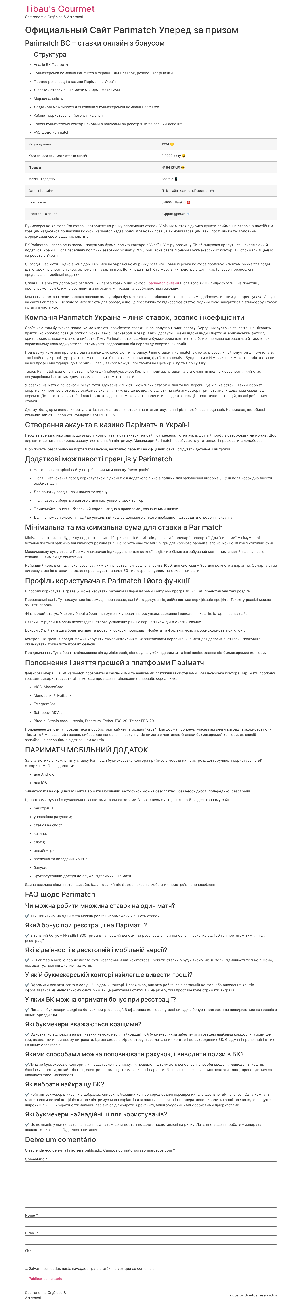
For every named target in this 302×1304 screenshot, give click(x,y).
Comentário (36, 1159)
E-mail (31, 1233)
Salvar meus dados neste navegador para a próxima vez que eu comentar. (91, 1268)
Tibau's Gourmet (60, 8)
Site (28, 1251)
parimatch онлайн (164, 283)
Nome (31, 1215)
